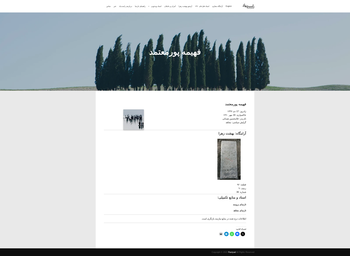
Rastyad (232, 252)
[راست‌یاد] (248, 6)
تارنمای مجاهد (239, 210)
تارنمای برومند (239, 204)
